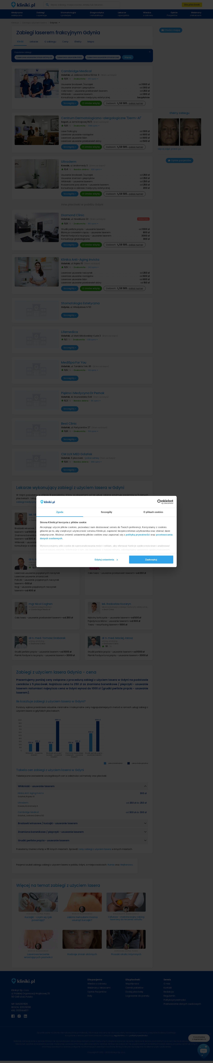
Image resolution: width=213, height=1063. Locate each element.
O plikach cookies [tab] (153, 512)
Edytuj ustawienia (104, 559)
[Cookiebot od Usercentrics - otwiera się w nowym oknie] (159, 501)
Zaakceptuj (151, 559)
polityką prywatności (138, 534)
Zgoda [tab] (59, 512)
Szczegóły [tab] (106, 512)
